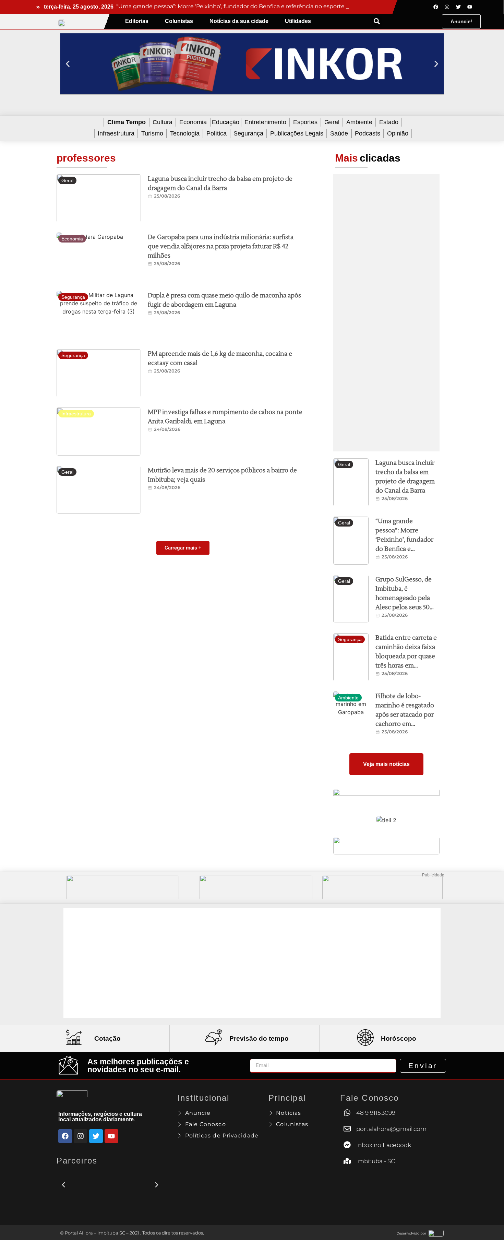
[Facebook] (436, 7)
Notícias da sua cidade (238, 21)
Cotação (107, 1038)
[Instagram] (447, 7)
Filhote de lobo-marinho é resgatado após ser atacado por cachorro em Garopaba (404, 714)
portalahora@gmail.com (391, 1128)
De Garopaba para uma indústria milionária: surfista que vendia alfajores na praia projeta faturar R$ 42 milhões (220, 246)
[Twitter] (458, 7)
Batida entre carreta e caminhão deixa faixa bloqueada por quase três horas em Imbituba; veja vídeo (406, 656)
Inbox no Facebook (383, 1145)
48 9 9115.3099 (375, 1112)
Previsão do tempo (259, 1038)
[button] (376, 21)
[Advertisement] (386, 313)
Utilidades (298, 21)
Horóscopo (398, 1038)
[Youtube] (470, 7)
